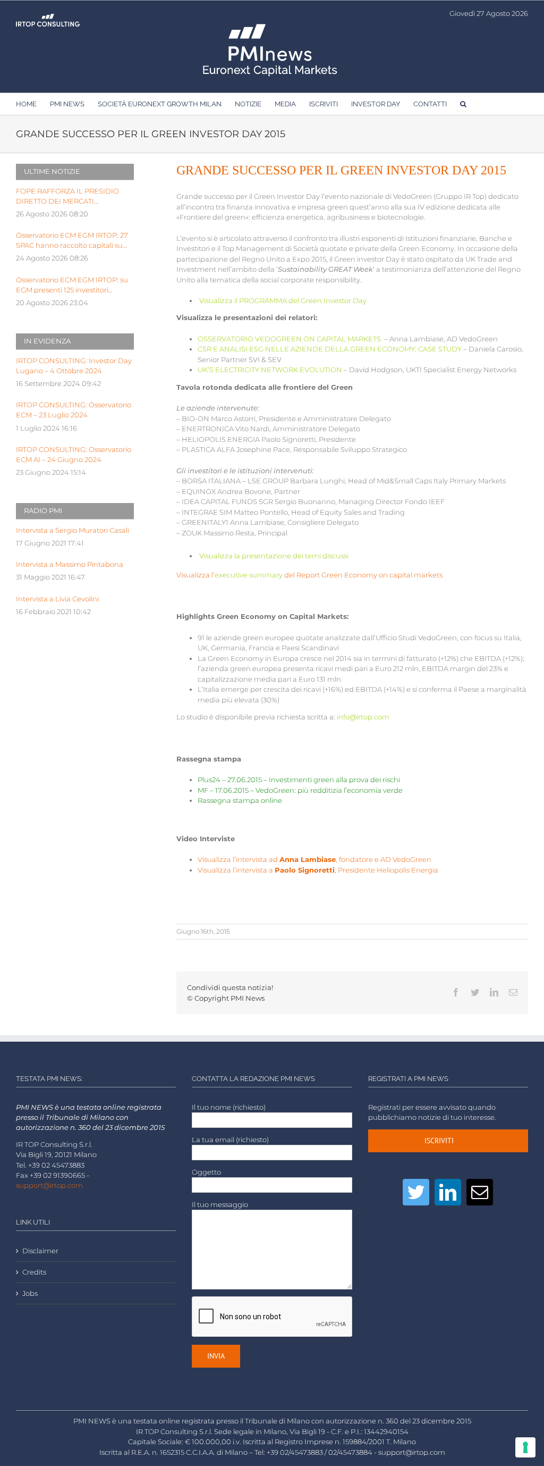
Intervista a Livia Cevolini (57, 599)
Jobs (30, 1293)
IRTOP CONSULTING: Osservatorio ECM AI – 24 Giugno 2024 (73, 455)
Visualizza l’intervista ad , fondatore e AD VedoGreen (314, 859)
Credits (34, 1272)
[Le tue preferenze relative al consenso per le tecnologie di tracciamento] (525, 1447)
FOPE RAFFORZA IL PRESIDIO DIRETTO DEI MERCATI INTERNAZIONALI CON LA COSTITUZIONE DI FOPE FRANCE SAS (73, 196)
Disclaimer (40, 1251)
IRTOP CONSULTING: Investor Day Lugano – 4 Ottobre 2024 (74, 366)
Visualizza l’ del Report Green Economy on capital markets (309, 575)
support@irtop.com (49, 1185)
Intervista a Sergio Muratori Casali (72, 530)
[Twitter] (416, 1192)
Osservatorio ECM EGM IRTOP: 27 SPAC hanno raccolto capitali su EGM (72, 240)
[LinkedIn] (448, 1192)
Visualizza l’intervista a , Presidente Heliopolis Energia (318, 870)
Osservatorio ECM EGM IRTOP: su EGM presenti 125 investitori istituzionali (72, 285)
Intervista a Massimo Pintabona (69, 564)
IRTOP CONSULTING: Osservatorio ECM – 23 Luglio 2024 (73, 410)
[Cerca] (463, 103)
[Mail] (479, 1192)
